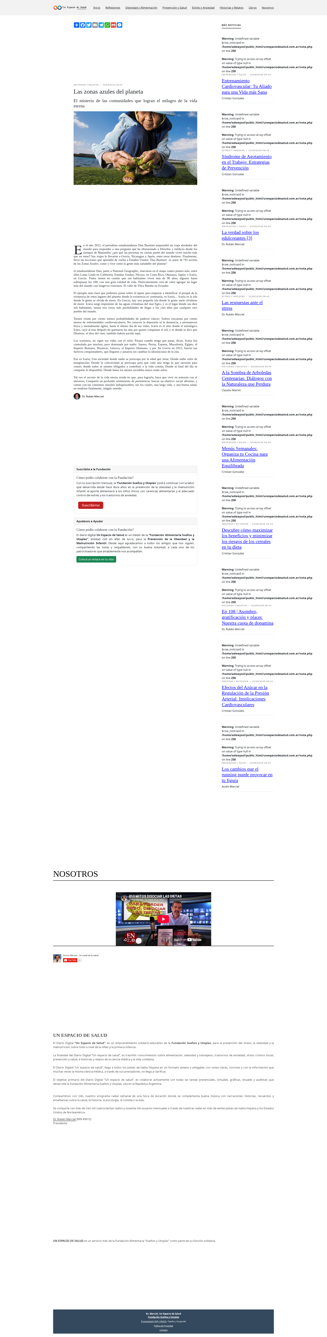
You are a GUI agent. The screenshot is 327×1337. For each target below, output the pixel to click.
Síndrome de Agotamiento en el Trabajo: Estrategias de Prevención (247, 162)
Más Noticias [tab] (231, 25)
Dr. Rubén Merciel (64, 1119)
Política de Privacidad (163, 1326)
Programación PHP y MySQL (154, 1321)
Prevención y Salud (174, 8)
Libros (253, 8)
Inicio (96, 8)
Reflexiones (112, 8)
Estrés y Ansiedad (203, 8)
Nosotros (268, 8)
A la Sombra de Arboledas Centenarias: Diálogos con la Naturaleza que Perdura (247, 378)
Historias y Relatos (232, 8)
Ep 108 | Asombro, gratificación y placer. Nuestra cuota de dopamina (247, 617)
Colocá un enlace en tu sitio (96, 559)
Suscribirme (91, 505)
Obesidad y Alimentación (141, 8)
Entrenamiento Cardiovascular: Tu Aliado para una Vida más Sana (247, 86)
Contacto (164, 1330)
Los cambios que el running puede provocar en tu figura (247, 774)
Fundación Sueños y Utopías (163, 1317)
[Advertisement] (135, 55)
